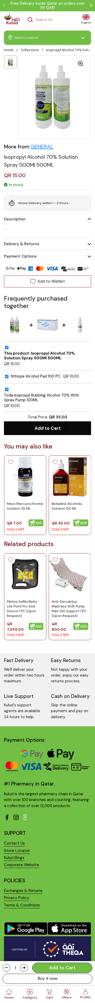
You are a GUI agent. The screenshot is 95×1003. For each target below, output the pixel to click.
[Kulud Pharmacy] (12, 19)
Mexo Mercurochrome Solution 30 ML (25, 506)
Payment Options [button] (20, 256)
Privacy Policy (16, 897)
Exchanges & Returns (23, 890)
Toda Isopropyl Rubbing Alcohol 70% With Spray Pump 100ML (41, 398)
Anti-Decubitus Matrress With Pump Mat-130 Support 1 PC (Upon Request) (69, 608)
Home (8, 50)
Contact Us (14, 843)
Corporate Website (21, 864)
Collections (30, 50)
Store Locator (17, 850)
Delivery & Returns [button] (21, 244)
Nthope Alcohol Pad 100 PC (36, 376)
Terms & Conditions (22, 905)
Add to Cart (48, 428)
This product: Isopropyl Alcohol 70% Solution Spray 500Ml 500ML (39, 356)
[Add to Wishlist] (10, 462)
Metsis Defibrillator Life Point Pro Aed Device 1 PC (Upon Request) (22, 608)
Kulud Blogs (14, 857)
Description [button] (15, 219)
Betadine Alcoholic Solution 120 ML (67, 506)
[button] (6, 968)
